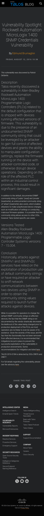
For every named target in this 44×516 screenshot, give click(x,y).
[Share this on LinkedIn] (22, 386)
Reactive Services (9, 439)
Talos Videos (28, 428)
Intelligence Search (9, 411)
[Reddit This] (28, 386)
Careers (26, 451)
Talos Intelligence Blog (31, 411)
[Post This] (16, 386)
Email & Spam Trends (10, 414)
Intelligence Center (11, 407)
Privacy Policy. (24, 508)
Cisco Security (28, 454)
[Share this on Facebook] (11, 386)
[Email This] (34, 386)
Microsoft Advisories (10, 429)
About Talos (27, 448)
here (38, 349)
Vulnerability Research (8, 421)
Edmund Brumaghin (23, 53)
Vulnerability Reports (10, 426)
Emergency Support (10, 446)
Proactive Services (9, 442)
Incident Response (11, 436)
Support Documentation (32, 438)
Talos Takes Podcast (31, 425)
